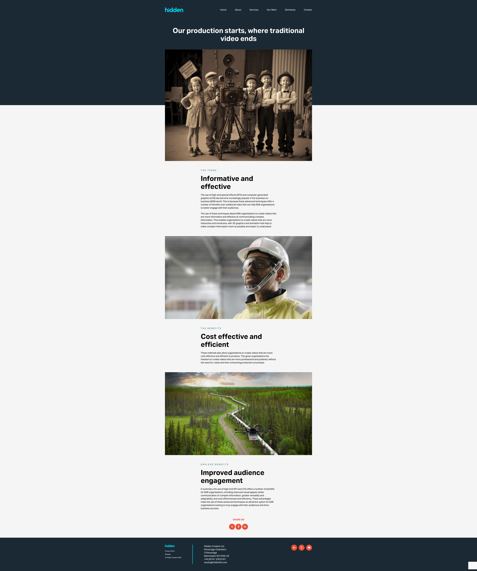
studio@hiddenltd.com (215, 562)
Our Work (272, 9)
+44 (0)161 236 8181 (215, 559)
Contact (308, 9)
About (238, 9)
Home (223, 9)
